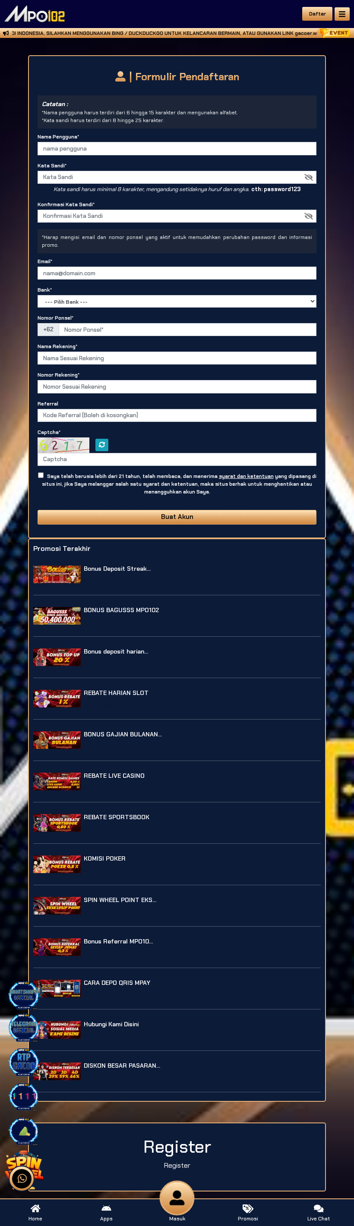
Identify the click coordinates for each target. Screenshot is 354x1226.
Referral (48, 403)
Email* (45, 261)
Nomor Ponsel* (55, 317)
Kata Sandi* (52, 165)
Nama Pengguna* (58, 136)
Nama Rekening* (57, 346)
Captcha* (49, 432)
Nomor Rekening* (58, 374)
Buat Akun (177, 516)
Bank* (45, 289)
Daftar (317, 13)
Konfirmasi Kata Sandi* (66, 204)
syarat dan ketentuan (246, 476)
